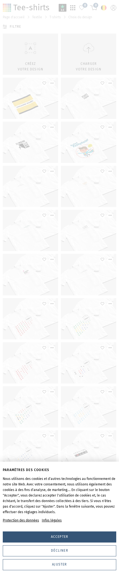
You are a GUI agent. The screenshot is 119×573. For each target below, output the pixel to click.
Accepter (59, 537)
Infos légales (52, 520)
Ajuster (59, 564)
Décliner (59, 550)
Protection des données (21, 520)
